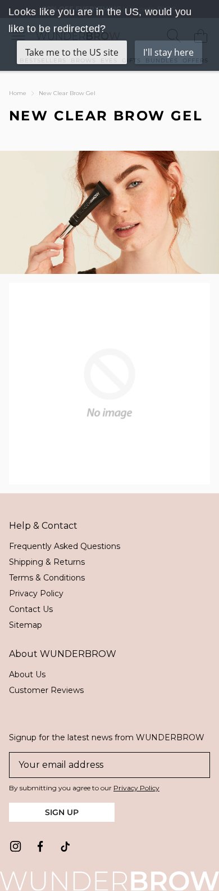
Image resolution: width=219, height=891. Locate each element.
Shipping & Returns (47, 562)
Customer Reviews (46, 690)
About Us (27, 674)
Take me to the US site (71, 52)
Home (17, 93)
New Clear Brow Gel (67, 93)
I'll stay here (168, 52)
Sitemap (25, 625)
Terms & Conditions (47, 578)
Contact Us (31, 609)
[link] (15, 846)
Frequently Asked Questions (64, 546)
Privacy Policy (36, 593)
